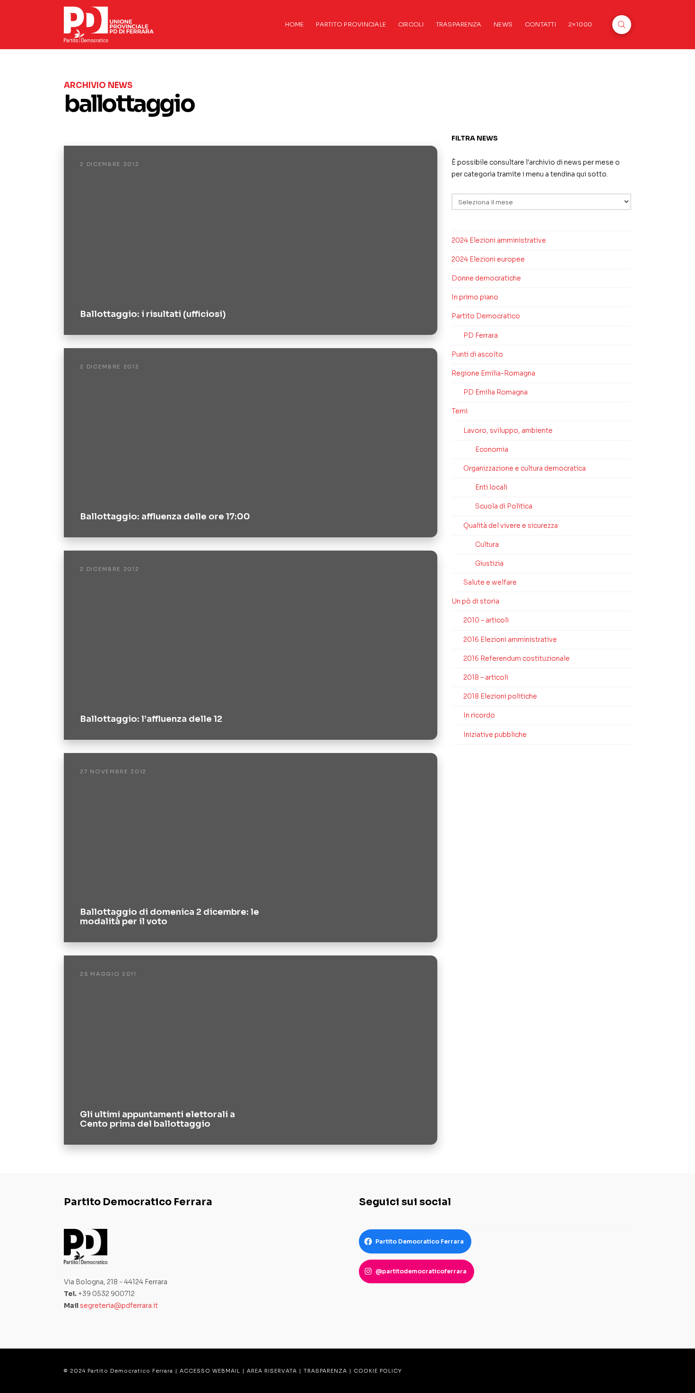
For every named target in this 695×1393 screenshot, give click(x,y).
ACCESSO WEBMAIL (210, 1370)
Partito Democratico (486, 316)
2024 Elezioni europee (488, 259)
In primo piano (475, 297)
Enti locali (491, 487)
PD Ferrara (480, 335)
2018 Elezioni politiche (500, 696)
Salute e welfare (490, 582)
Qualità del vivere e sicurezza (510, 525)
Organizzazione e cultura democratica (524, 468)
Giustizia (489, 563)
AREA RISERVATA (272, 1370)
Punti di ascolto (477, 354)
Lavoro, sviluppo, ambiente (508, 430)
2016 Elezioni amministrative (510, 639)
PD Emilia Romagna (495, 392)
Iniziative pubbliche (495, 734)
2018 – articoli (485, 677)
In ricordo (479, 715)
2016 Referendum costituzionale (516, 658)
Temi (460, 411)
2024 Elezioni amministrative (499, 240)
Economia (491, 449)
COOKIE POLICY (378, 1370)
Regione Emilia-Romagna (493, 373)
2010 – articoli (486, 620)
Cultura (487, 544)
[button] (621, 24)
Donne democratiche (486, 278)
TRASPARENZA (325, 1370)
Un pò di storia (475, 601)
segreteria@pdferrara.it (119, 1305)
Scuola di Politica (503, 506)
